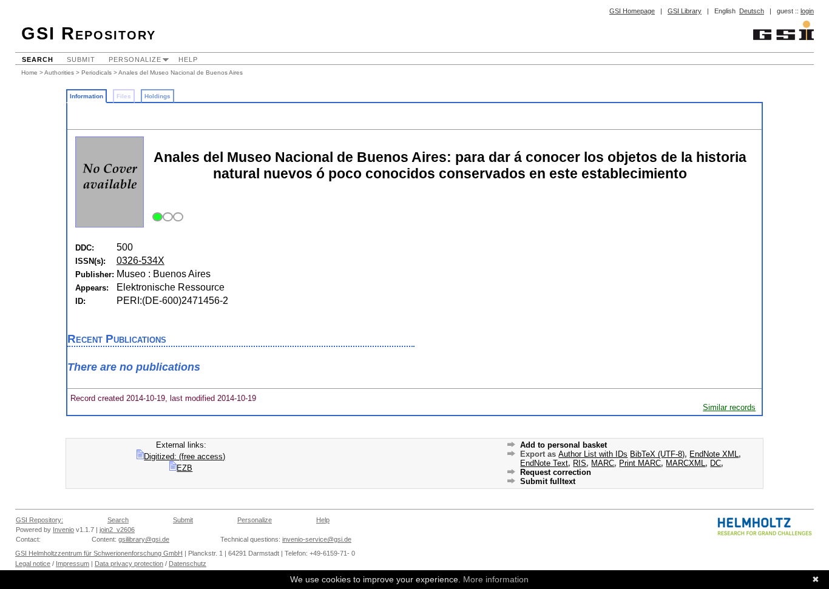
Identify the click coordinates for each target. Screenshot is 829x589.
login (807, 11)
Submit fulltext (547, 481)
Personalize (135, 59)
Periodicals (96, 72)
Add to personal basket (563, 444)
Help (188, 59)
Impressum (72, 563)
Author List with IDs (593, 454)
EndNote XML (714, 454)
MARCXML (685, 463)
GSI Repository (88, 33)
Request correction (555, 472)
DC (715, 463)
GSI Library (685, 11)
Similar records (729, 407)
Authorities (59, 72)
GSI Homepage (632, 11)
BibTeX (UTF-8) (657, 454)
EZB (184, 468)
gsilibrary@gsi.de (143, 539)
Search (37, 59)
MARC (602, 463)
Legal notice (32, 563)
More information (496, 579)
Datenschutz (187, 563)
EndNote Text (544, 463)
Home (29, 72)
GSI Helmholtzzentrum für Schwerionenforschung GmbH (99, 553)
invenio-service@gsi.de (316, 539)
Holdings (157, 96)
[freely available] (166, 217)
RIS (579, 463)
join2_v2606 (117, 529)
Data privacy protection (129, 563)
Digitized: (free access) (184, 456)
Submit (81, 59)
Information (86, 96)
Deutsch (751, 11)
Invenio (63, 529)
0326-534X (140, 260)
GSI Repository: (39, 519)
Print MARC (640, 463)
